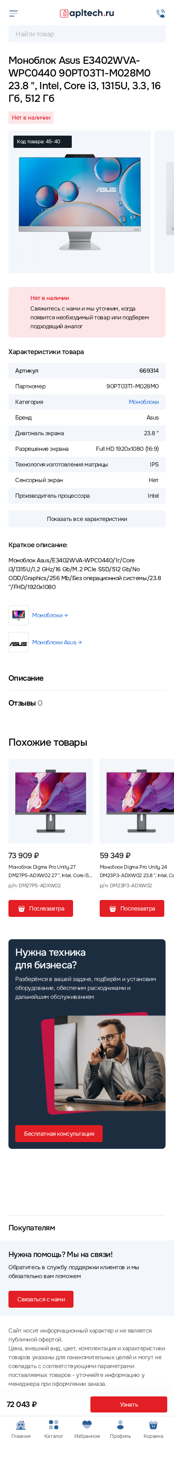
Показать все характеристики (87, 519)
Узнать (129, 1404)
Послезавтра (46, 908)
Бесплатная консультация (59, 1133)
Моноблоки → (50, 615)
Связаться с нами (41, 1299)
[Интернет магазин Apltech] (87, 13)
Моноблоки (144, 402)
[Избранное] (83, 768)
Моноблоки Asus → (57, 642)
